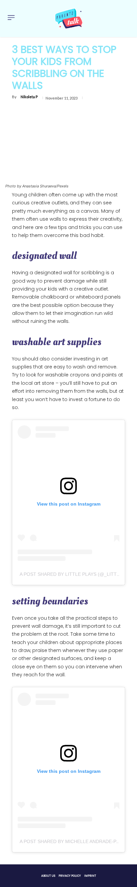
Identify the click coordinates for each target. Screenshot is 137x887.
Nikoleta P (29, 97)
